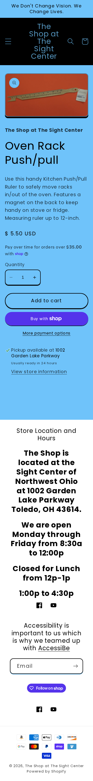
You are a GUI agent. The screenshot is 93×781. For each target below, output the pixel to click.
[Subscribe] (75, 666)
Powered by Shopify (46, 771)
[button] (8, 41)
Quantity (15, 265)
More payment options (46, 333)
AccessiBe (54, 648)
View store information (39, 371)
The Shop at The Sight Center (54, 765)
